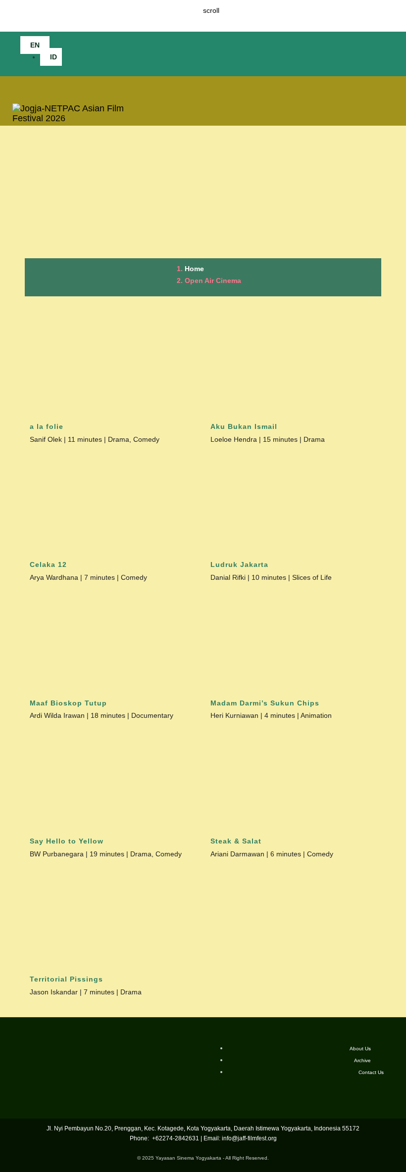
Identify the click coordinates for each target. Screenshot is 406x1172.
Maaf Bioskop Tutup (68, 703)
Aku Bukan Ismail (243, 426)
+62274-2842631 (175, 1138)
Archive (362, 1060)
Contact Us (371, 1072)
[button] (379, 54)
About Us (360, 1048)
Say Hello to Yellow (66, 841)
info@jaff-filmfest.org (249, 1138)
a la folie (46, 426)
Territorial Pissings (66, 979)
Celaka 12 (48, 564)
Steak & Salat (235, 841)
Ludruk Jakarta (239, 564)
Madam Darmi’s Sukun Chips (264, 703)
